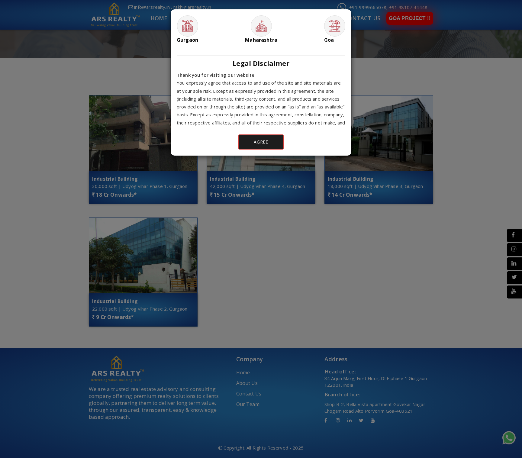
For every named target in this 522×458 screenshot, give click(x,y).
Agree (261, 142)
